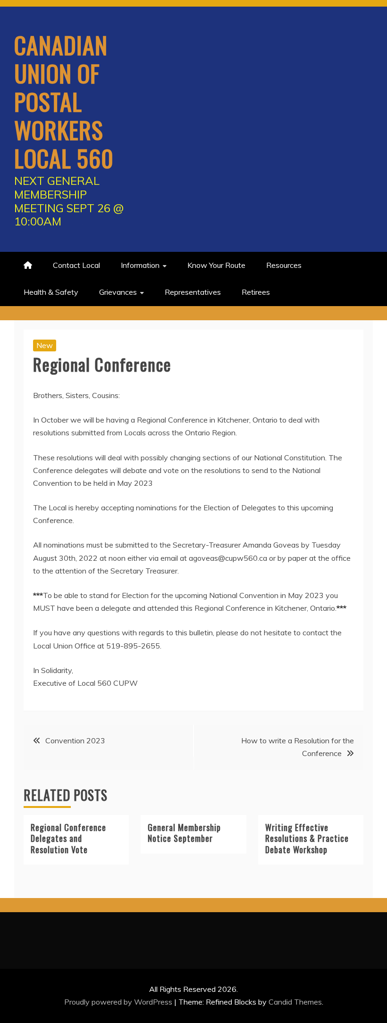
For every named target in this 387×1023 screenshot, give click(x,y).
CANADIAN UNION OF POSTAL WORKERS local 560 (64, 101)
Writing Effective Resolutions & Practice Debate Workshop (307, 838)
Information (140, 265)
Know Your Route (216, 265)
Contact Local (76, 265)
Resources (284, 265)
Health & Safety (51, 292)
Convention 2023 (75, 740)
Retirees (256, 292)
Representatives (193, 292)
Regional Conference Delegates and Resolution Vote (68, 838)
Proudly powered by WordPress (119, 1001)
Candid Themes (295, 1001)
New (44, 345)
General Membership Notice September (184, 832)
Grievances (118, 292)
